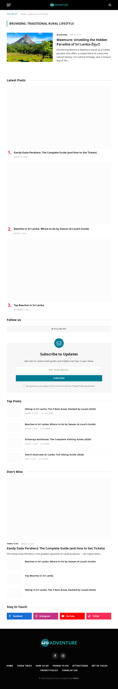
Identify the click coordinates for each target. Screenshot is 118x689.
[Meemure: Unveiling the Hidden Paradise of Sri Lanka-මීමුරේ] (30, 47)
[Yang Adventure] (59, 5)
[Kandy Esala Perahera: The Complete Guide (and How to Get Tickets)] (59, 117)
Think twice (24, 665)
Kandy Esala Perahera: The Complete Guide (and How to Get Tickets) (55, 152)
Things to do (12, 544)
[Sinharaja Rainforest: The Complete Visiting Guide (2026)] (14, 442)
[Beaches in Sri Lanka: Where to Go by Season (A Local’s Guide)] (59, 193)
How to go (42, 665)
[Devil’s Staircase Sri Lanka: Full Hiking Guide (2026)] (14, 458)
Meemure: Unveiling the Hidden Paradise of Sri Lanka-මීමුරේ (82, 42)
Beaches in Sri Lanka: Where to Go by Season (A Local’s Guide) (51, 228)
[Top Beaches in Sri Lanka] (59, 270)
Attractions (62, 35)
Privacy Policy (78, 386)
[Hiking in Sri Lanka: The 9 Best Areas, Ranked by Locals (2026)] (14, 412)
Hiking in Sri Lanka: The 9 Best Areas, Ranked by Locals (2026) (60, 408)
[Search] (109, 5)
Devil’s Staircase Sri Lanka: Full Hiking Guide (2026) (54, 454)
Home (23, 14)
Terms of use (70, 670)
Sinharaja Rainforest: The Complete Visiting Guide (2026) (58, 439)
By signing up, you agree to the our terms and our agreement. (60, 386)
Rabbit (76, 678)
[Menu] (9, 5)
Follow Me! (60, 329)
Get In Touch (100, 665)
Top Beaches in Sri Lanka (29, 305)
